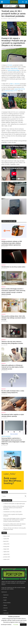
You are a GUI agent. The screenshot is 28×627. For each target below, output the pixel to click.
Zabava (5, 605)
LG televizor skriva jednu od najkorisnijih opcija (14, 503)
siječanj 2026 (6, 554)
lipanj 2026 (5, 541)
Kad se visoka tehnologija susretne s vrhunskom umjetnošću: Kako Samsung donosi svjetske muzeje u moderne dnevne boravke (13, 291)
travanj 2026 (6, 546)
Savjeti (4, 600)
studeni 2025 (6, 559)
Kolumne (5, 608)
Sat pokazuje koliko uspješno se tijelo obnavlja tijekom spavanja (12, 415)
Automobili (5, 613)
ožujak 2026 (6, 549)
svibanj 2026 (6, 544)
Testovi (5, 610)
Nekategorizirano (6, 436)
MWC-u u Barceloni (15, 83)
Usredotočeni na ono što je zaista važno (13, 267)
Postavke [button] (15, 624)
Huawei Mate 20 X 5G (19, 89)
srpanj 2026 (6, 538)
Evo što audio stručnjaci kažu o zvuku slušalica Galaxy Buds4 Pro (12, 391)
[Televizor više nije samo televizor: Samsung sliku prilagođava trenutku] (14, 330)
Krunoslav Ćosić (13, 18)
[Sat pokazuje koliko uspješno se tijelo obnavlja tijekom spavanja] (14, 403)
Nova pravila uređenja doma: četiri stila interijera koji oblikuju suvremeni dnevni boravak (13, 317)
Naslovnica (5, 595)
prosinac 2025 (6, 556)
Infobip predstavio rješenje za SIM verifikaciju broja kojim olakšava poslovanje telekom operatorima (11, 243)
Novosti (3, 239)
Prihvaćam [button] (23, 624)
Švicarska (7, 68)
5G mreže (9, 65)
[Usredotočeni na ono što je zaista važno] (14, 256)
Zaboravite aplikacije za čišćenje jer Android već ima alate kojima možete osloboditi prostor (12, 367)
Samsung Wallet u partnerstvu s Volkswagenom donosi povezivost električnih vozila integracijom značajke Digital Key (13, 440)
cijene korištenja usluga (13, 70)
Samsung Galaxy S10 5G (11, 90)
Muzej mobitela (6, 602)
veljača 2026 (6, 551)
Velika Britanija (14, 68)
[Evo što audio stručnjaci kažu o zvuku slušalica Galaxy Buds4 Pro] (14, 380)
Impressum (4, 592)
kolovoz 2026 (6, 536)
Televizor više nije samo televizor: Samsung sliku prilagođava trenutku (12, 342)
